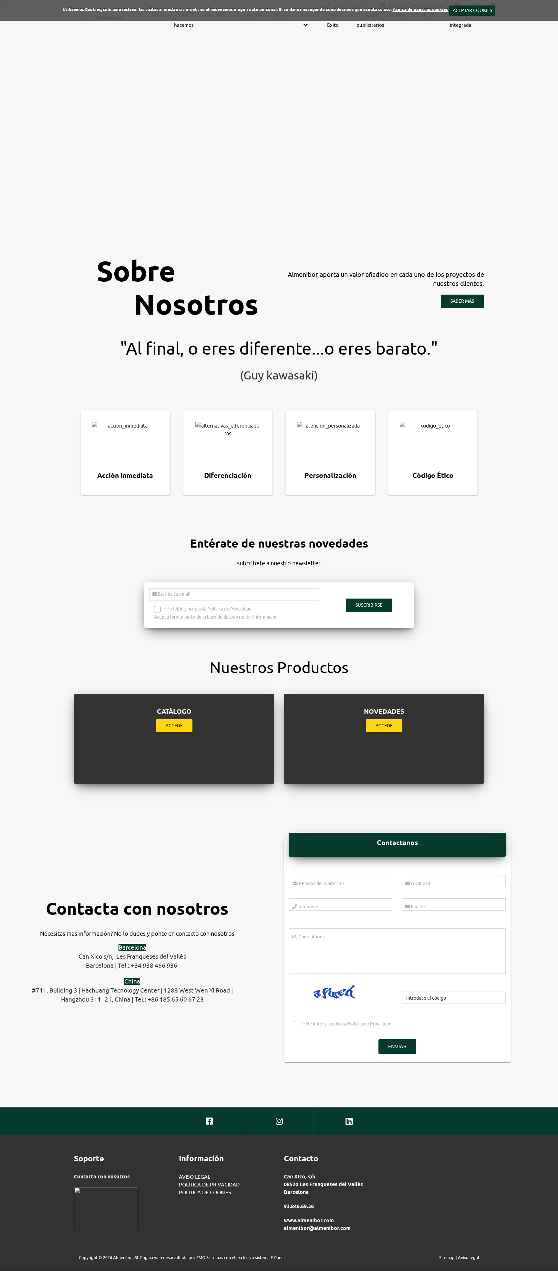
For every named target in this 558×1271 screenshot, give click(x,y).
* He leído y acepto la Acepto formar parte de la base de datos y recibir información (216, 613)
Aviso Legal (194, 1177)
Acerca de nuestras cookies (420, 9)
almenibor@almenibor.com (317, 1228)
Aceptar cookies (472, 10)
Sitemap (447, 1257)
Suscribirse (369, 605)
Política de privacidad (209, 1184)
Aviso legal (468, 1257)
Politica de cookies (205, 1192)
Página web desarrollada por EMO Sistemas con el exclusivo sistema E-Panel (212, 1257)
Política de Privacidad (229, 608)
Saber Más (462, 301)
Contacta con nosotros (102, 1177)
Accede (174, 725)
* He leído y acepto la (346, 1023)
